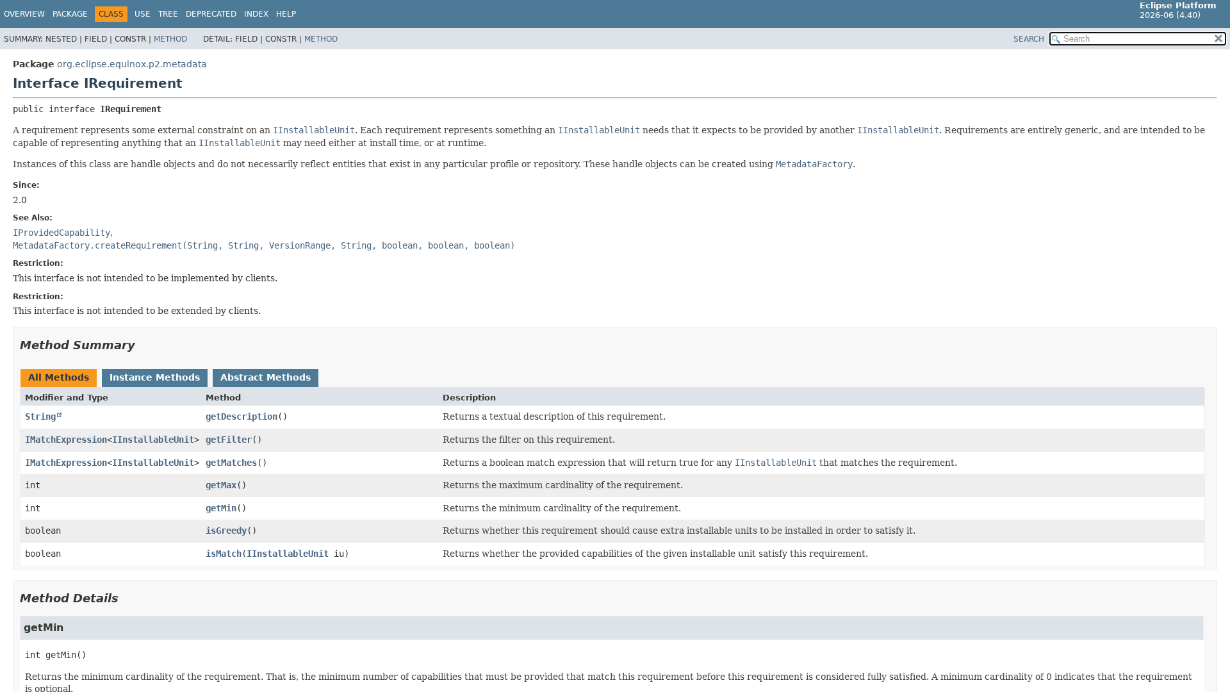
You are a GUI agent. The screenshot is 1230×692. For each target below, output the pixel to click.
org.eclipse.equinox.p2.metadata (132, 64)
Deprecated (211, 14)
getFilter (229, 439)
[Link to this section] (144, 345)
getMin (221, 508)
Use (143, 14)
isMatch (224, 553)
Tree (168, 14)
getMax (221, 485)
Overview (24, 14)
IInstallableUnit (153, 439)
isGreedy (226, 530)
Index (256, 14)
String (40, 416)
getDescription (241, 416)
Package (70, 14)
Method (170, 39)
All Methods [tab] (58, 377)
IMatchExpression (66, 439)
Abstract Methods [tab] (265, 377)
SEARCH (1028, 39)
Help (286, 14)
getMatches (231, 462)
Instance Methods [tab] (155, 377)
